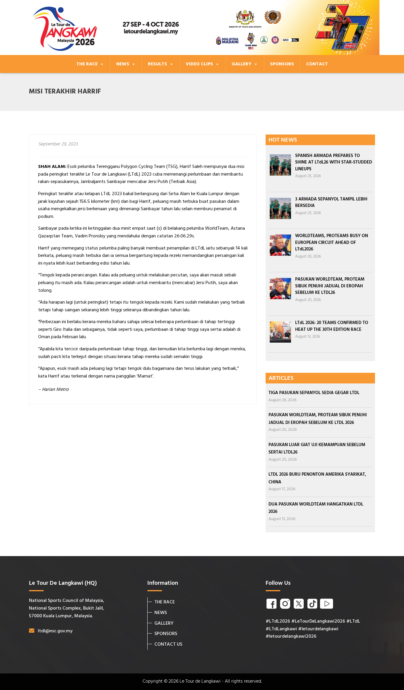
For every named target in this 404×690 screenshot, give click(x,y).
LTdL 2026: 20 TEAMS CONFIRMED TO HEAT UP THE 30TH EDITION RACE (331, 326)
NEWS (122, 64)
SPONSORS (282, 64)
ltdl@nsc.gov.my (55, 631)
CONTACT (317, 64)
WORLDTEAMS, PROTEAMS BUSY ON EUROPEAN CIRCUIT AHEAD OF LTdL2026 (331, 242)
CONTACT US (168, 644)
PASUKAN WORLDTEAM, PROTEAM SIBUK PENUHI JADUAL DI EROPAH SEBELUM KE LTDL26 (329, 286)
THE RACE (87, 64)
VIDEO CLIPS (199, 64)
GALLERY (241, 64)
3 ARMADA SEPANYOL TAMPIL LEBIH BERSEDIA (331, 203)
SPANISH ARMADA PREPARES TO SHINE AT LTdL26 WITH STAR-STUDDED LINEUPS (333, 162)
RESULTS (157, 64)
